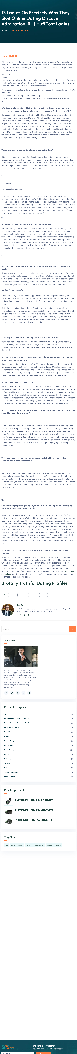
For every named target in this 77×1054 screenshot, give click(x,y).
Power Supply (38, 750)
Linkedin (43, 595)
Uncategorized (38, 777)
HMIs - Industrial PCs (38, 727)
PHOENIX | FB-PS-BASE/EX (34, 800)
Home (4, 30)
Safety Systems (38, 759)
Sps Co (20, 605)
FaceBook (13, 595)
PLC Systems (38, 745)
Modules (38, 736)
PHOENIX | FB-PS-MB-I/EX (33, 820)
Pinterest (33, 595)
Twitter (23, 595)
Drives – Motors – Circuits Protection (38, 723)
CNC (38, 714)
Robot (38, 754)
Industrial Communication (38, 732)
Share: (4, 595)
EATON (13, 845)
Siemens (58, 845)
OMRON (20, 845)
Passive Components (38, 741)
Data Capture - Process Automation (38, 719)
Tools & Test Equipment (38, 772)
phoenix (28, 845)
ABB (7, 845)
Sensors (38, 763)
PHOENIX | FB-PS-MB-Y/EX (34, 810)
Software (38, 768)
